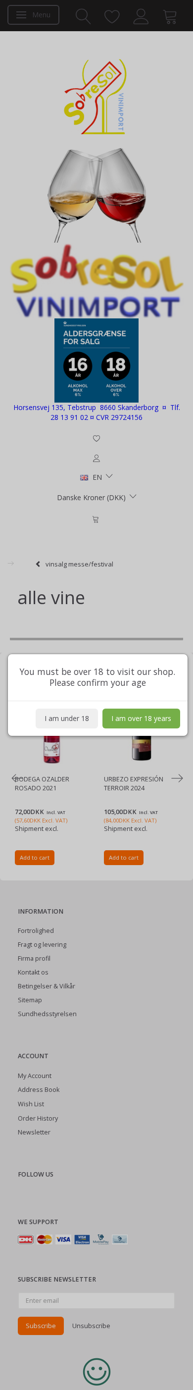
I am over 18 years (141, 718)
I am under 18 (67, 718)
